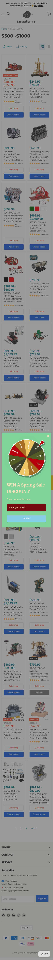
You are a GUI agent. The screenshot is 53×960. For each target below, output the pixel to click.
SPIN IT (26, 518)
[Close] (48, 436)
